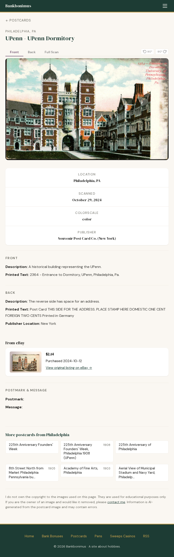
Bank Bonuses (52, 536)
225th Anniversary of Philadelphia (135, 446)
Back (32, 52)
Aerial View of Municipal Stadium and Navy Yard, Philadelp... (137, 472)
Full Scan (52, 52)
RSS (146, 536)
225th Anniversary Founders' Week (31, 446)
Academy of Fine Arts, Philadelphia (87, 470)
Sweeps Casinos (122, 536)
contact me (116, 502)
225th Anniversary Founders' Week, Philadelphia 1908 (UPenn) (87, 451)
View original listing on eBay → (69, 368)
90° (149, 51)
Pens (98, 536)
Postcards (20, 20)
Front (14, 52)
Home (29, 536)
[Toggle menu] (165, 6)
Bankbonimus (18, 6)
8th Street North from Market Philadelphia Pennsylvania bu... (32, 472)
